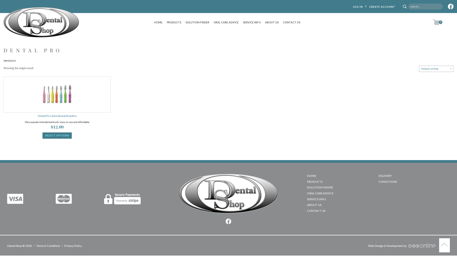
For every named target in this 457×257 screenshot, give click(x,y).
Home (158, 22)
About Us (272, 22)
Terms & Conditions (48, 245)
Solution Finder (197, 22)
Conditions (387, 181)
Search (406, 7)
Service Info (252, 22)
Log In (358, 6)
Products (174, 22)
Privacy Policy (73, 245)
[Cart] (439, 22)
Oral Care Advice (226, 22)
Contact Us (291, 22)
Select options (57, 135)
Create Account (382, 6)
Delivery (385, 175)
